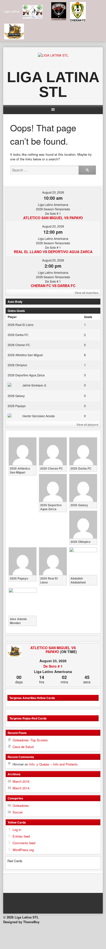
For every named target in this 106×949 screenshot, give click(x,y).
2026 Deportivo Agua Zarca (26, 375)
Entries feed (21, 836)
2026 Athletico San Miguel (25, 355)
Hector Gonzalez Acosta (38, 416)
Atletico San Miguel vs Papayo (53, 217)
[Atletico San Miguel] (14, 651)
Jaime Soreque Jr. (34, 385)
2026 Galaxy (16, 396)
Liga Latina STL (53, 84)
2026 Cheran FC (19, 345)
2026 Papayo (17, 406)
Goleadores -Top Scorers (30, 740)
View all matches (86, 293)
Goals (88, 317)
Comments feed (24, 843)
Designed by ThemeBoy (21, 921)
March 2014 (21, 788)
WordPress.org (23, 849)
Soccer (18, 812)
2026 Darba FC (18, 335)
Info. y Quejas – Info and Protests (53, 764)
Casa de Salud (23, 746)
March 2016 (21, 781)
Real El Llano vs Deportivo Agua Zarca (53, 251)
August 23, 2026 (53, 192)
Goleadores (21, 805)
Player (12, 317)
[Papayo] (91, 648)
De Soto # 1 (53, 666)
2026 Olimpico (17, 365)
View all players (87, 424)
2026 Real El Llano (21, 324)
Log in (17, 829)
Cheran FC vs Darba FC (53, 285)
